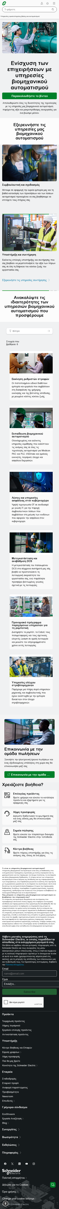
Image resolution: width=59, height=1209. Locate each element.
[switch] (5, 1203)
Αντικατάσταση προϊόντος (15, 1034)
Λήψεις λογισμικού (11, 1025)
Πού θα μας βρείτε (11, 1061)
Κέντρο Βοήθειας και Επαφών (17, 1047)
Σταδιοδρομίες (9, 1078)
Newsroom (7, 1096)
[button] (29, 774)
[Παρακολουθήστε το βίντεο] (29, 96)
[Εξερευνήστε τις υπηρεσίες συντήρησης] (26, 280)
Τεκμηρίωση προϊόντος (13, 1021)
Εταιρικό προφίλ (10, 1083)
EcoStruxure (8, 1114)
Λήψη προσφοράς (11, 1056)
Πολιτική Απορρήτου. (15, 965)
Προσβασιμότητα (10, 1092)
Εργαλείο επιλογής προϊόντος (17, 1030)
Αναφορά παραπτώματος (15, 1087)
